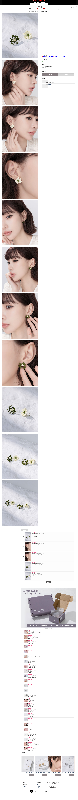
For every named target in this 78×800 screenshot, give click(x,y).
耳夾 (45, 64)
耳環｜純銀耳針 (37, 11)
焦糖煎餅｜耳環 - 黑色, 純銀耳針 (40, 772)
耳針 (43, 64)
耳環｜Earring (31, 11)
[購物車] (76, 7)
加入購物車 (49, 74)
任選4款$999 (31, 774)
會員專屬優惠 (39, 784)
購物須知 (39, 787)
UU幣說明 (39, 786)
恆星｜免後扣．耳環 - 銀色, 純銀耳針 (54, 772)
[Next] (74, 766)
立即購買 (66, 74)
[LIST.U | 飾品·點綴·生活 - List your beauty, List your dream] (39, 7)
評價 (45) (24, 530)
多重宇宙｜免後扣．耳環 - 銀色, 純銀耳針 (68, 772)
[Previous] (22, 766)
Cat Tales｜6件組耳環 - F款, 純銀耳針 (27, 772)
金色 (51, 84)
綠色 (49, 84)
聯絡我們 (24, 786)
